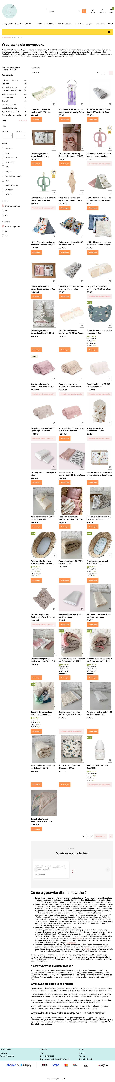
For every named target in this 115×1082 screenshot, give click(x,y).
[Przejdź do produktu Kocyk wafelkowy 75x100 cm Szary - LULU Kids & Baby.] (100, 93)
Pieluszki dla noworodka (14, 91)
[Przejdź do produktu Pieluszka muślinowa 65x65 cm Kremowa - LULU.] (44, 501)
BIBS (87, 949)
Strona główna (6, 37)
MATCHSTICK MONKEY (13, 176)
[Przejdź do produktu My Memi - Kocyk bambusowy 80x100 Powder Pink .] (72, 412)
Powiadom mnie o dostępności (99, 164)
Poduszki (14, 84)
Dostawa (82, 1053)
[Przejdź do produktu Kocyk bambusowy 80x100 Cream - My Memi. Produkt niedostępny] (100, 368)
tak (6, 210)
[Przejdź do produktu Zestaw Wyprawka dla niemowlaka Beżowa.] (44, 137)
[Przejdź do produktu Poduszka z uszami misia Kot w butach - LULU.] (100, 314)
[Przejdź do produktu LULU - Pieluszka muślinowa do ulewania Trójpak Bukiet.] (100, 182)
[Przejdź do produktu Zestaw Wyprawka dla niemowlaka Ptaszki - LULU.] (44, 314)
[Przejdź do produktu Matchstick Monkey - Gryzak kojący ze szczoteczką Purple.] (72, 93)
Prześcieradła (14, 98)
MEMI (7, 181)
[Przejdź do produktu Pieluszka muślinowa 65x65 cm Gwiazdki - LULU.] (44, 749)
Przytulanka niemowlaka (14, 115)
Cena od (5, 131)
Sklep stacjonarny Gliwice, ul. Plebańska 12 (54, 1059)
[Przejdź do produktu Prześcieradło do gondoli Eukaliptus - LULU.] (100, 545)
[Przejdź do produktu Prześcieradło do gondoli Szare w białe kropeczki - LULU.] (44, 545)
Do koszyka (36, 119)
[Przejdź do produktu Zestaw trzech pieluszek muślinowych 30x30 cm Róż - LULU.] (44, 643)
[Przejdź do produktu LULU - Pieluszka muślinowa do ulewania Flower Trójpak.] (100, 226)
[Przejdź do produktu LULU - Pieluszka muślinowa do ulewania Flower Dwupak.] (44, 226)
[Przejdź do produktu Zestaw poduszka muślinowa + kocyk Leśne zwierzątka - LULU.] (100, 456)
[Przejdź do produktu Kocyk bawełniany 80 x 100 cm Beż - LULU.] (72, 545)
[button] (84, 11)
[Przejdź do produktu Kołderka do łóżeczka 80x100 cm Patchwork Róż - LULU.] (100, 643)
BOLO (7, 153)
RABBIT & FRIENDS (11, 185)
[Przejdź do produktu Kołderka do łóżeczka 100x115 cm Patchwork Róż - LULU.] (72, 643)
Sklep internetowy (55, 1079)
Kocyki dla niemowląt (14, 94)
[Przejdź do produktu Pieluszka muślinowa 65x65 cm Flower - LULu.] (72, 226)
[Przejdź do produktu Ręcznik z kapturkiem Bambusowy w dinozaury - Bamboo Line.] (44, 803)
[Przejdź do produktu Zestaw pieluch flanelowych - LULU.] (44, 456)
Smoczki (14, 101)
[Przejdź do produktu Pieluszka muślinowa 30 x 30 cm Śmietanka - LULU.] (100, 696)
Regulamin (3, 1053)
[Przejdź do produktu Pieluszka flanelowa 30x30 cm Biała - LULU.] (72, 598)
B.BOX (79, 938)
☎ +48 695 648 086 (46, 1056)
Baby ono (8, 148)
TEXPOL (8, 194)
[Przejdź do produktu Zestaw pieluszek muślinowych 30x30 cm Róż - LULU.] (72, 456)
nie (6, 215)
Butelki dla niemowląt (14, 111)
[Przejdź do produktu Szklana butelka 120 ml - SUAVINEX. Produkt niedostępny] (100, 749)
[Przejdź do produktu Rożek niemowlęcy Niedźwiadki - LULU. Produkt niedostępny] (100, 412)
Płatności (82, 1056)
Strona (99, 73)
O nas (41, 1053)
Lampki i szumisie (14, 104)
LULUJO (8, 171)
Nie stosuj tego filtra (12, 206)
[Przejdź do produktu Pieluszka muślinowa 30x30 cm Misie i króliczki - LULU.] (100, 501)
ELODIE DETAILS (11, 158)
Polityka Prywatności (7, 1056)
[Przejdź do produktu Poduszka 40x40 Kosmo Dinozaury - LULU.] (72, 749)
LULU (7, 167)
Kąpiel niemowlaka (14, 108)
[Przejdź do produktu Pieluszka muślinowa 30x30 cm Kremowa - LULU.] (100, 598)
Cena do (19, 131)
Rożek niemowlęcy (14, 87)
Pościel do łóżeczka (14, 80)
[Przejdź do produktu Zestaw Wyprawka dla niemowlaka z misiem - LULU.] (44, 270)
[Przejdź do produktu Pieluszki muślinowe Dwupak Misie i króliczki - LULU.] (72, 270)
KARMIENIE (71, 942)
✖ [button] (109, 32)
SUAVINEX (9, 190)
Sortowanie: (35, 68)
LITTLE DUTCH (10, 162)
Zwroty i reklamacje (86, 1059)
